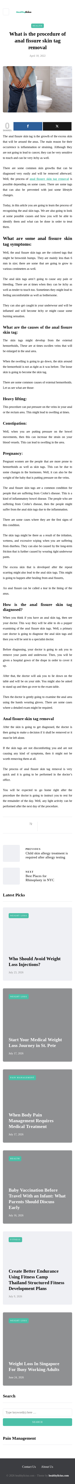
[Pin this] (63, 824)
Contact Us (29, 1466)
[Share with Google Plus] (53, 824)
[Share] (27, 126)
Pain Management (22, 1078)
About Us (47, 1466)
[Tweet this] (48, 824)
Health (37, 26)
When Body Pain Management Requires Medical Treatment (31, 1120)
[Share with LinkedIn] (58, 824)
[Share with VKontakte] (67, 824)
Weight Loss (18, 916)
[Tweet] (57, 126)
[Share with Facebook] (43, 824)
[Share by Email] (43, 829)
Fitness (15, 1239)
